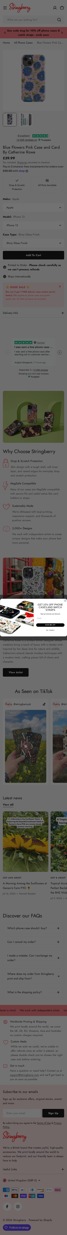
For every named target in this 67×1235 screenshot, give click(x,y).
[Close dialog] (65, 601)
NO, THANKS (50, 630)
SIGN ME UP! (50, 625)
